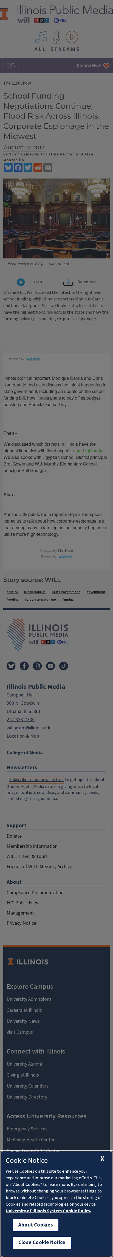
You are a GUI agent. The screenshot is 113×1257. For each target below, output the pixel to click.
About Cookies (35, 1225)
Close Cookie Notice (42, 1242)
